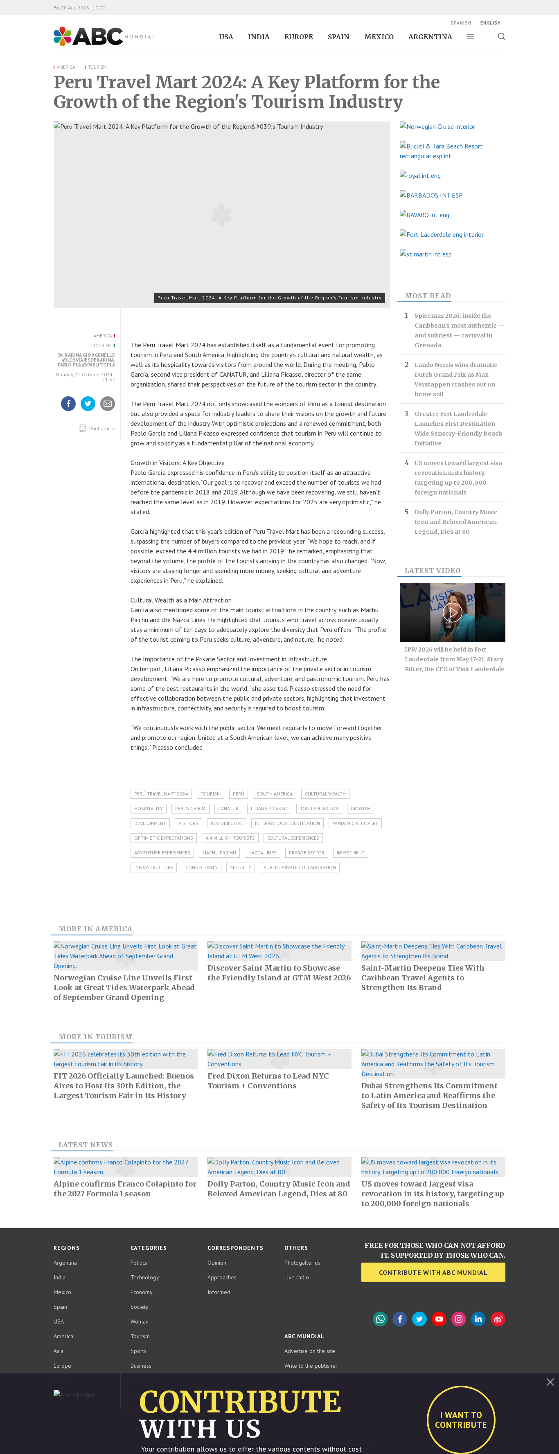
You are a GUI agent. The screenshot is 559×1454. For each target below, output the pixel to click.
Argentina (430, 37)
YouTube (439, 1319)
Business (141, 1365)
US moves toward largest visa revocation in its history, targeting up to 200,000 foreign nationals (458, 477)
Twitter (419, 1319)
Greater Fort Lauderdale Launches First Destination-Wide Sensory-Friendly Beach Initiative (458, 428)
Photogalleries (302, 1262)
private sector (307, 852)
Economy (142, 1292)
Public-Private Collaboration (300, 867)
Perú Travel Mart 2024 (161, 794)
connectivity (201, 867)
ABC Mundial (95, 45)
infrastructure (153, 867)
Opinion (216, 1262)
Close (550, 1382)
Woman (140, 1321)
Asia (58, 1351)
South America (275, 794)
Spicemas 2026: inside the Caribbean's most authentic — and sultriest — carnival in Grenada (459, 330)
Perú (238, 794)
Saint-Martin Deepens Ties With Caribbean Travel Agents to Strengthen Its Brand (423, 977)
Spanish (461, 23)
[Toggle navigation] (470, 36)
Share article (108, 410)
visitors (188, 823)
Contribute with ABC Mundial (433, 1272)
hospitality (148, 808)
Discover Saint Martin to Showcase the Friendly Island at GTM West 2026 (279, 972)
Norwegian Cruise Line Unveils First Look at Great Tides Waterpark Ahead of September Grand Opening (124, 987)
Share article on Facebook (68, 410)
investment (351, 852)
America (66, 67)
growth (360, 808)
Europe (298, 37)
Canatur (228, 808)
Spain (338, 37)
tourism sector (319, 808)
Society (140, 1306)
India (259, 37)
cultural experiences (293, 838)
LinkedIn (478, 1319)
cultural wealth (325, 794)
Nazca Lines (262, 852)
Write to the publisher (311, 1365)
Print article (101, 428)
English (490, 23)
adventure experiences (162, 852)
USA (226, 37)
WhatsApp (380, 1319)
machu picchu (219, 852)
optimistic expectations (163, 838)
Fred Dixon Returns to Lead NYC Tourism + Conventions (268, 1080)
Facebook (399, 1319)
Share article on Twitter (88, 410)
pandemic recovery (355, 823)
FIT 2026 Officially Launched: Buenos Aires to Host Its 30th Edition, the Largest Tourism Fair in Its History (124, 1085)
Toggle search (501, 36)
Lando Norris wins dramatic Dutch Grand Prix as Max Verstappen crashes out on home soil (456, 379)
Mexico (379, 37)
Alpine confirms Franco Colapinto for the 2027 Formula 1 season (125, 1188)
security (240, 867)
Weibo (498, 1319)
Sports (139, 1351)
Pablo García (190, 808)
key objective (227, 823)
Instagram (458, 1319)
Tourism (97, 67)
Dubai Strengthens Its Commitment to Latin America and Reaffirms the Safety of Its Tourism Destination (429, 1095)
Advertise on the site (309, 1351)
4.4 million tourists (230, 838)
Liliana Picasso (269, 808)
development (150, 823)
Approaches (222, 1277)
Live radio (296, 1277)
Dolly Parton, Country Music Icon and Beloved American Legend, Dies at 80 (456, 521)
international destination (287, 823)
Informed (218, 1292)
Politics (139, 1262)
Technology (145, 1277)
